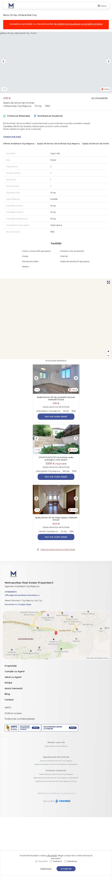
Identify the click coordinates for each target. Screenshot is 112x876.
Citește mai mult (12, 136)
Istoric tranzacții (13, 688)
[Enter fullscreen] (108, 282)
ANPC (8, 707)
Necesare (43, 861)
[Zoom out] (108, 356)
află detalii (52, 855)
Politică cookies (13, 713)
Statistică (57, 861)
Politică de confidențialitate (20, 718)
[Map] (56, 319)
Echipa (8, 682)
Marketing (72, 861)
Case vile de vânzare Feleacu (56, 746)
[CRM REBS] (62, 801)
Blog (7, 694)
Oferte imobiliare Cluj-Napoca (18, 143)
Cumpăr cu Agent (15, 671)
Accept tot (66, 869)
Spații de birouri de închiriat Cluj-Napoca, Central (56, 781)
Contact (9, 699)
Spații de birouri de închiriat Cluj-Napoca (58, 143)
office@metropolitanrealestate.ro (22, 595)
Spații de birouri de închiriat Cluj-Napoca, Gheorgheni (56, 778)
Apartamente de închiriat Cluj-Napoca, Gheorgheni (56, 764)
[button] (3, 61)
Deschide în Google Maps (18, 604)
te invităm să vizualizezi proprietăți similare (78, 24)
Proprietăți (11, 665)
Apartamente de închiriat (56, 757)
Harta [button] (107, 89)
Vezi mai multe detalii (56, 416)
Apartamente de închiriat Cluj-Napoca (56, 761)
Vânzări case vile (56, 742)
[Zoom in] (108, 351)
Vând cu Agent (13, 677)
